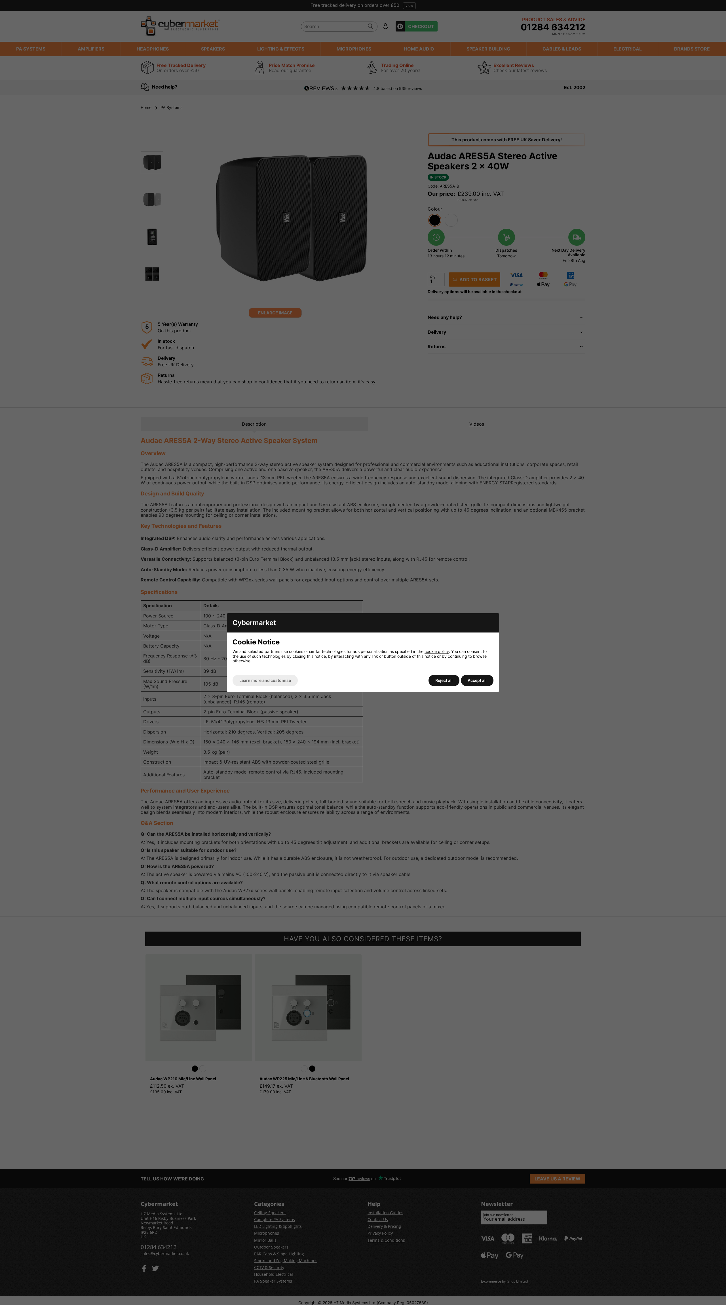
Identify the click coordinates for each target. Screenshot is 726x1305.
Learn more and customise (265, 680)
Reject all (444, 680)
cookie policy (437, 651)
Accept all (477, 680)
